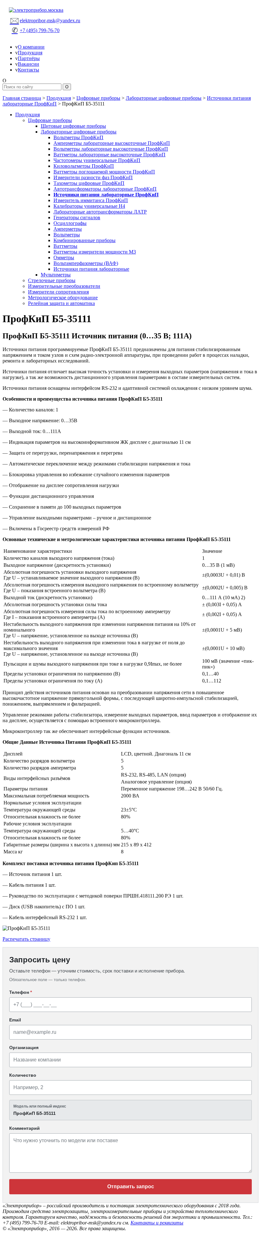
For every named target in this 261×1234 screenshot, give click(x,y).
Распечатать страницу (26, 939)
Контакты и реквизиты (156, 1222)
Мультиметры (56, 274)
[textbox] (130, 1110)
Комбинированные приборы (84, 240)
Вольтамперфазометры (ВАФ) (85, 263)
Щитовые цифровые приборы (73, 126)
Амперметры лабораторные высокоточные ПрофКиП (111, 143)
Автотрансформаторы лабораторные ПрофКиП (105, 189)
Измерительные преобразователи (64, 286)
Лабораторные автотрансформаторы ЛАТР (100, 211)
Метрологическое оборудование (63, 297)
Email (15, 1019)
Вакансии (28, 64)
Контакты (28, 69)
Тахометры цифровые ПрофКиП (88, 183)
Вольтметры (66, 234)
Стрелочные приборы (51, 280)
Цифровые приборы (98, 98)
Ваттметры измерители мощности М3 (94, 251)
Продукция (30, 52)
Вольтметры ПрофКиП (78, 137)
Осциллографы (70, 223)
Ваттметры (65, 246)
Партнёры (29, 58)
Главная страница (22, 98)
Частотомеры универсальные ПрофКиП (96, 160)
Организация (24, 1047)
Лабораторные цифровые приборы (163, 98)
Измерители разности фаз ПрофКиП (93, 177)
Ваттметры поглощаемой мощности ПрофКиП (104, 171)
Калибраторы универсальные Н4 (89, 206)
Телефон (20, 992)
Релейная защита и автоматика (61, 303)
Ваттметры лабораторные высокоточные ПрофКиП (109, 154)
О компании (31, 47)
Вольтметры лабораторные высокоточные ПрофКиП (110, 149)
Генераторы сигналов (76, 217)
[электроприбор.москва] (130, 10)
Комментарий (24, 1128)
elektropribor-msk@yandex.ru (45, 20)
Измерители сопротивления (58, 292)
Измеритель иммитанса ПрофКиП (90, 200)
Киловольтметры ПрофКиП (83, 166)
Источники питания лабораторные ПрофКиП (106, 194)
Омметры (63, 257)
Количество (22, 1075)
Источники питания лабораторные (91, 269)
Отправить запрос (130, 1186)
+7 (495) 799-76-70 (36, 30)
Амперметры (67, 229)
